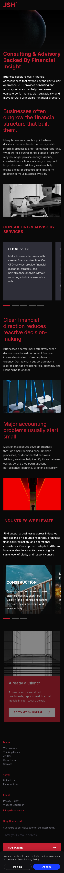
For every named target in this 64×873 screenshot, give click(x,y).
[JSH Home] (10, 4)
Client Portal (9, 760)
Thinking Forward (12, 752)
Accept (47, 866)
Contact (7, 764)
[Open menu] (59, 5)
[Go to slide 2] (15, 305)
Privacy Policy (11, 801)
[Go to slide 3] (23, 305)
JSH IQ (7, 756)
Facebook (8, 784)
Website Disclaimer (13, 805)
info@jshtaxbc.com (13, 810)
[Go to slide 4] (32, 305)
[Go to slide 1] (6, 305)
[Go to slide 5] (40, 305)
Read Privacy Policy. (29, 859)
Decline (17, 866)
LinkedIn (7, 780)
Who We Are (10, 748)
